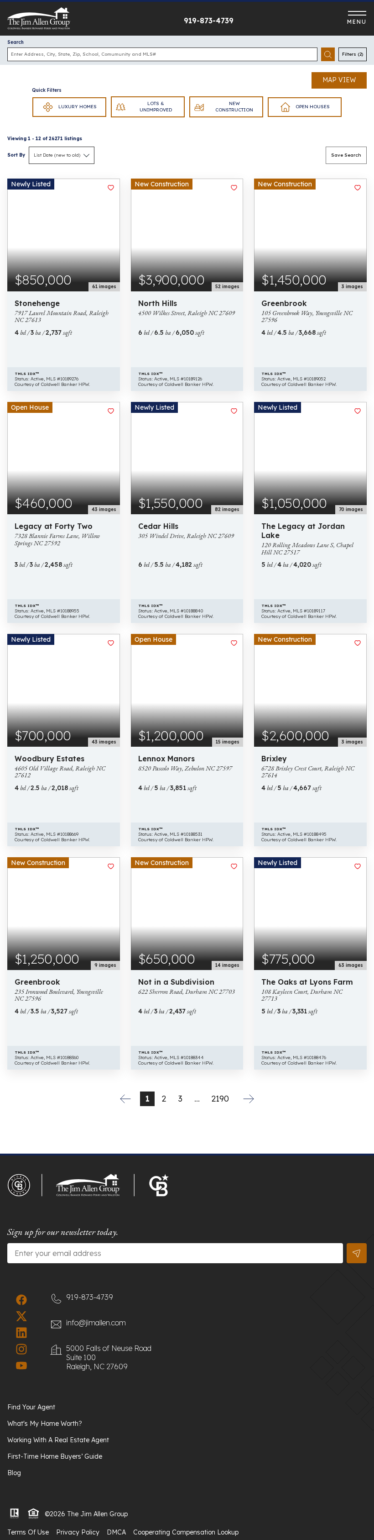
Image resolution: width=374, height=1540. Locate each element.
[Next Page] (248, 1099)
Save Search (346, 155)
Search (15, 42)
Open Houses (313, 107)
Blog (14, 1473)
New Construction (234, 106)
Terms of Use (28, 1532)
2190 (220, 1098)
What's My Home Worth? (44, 1423)
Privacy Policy (77, 1532)
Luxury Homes (77, 107)
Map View (339, 80)
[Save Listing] (110, 187)
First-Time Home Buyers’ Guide (54, 1456)
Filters (352, 54)
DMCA (116, 1532)
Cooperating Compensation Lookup (186, 1532)
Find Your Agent (31, 1407)
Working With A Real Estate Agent (58, 1440)
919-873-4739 (209, 20)
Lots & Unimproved (156, 106)
